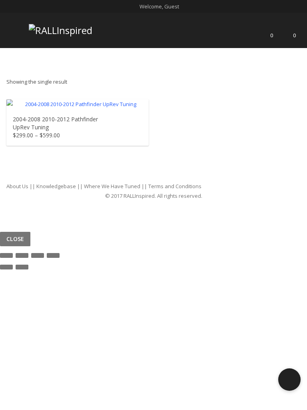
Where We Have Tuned (112, 186)
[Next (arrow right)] (22, 267)
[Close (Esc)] (6, 255)
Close (15, 239)
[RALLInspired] (60, 28)
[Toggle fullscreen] (37, 255)
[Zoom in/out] (53, 255)
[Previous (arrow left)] (6, 267)
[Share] (22, 255)
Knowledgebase (56, 186)
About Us (17, 186)
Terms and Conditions (174, 186)
